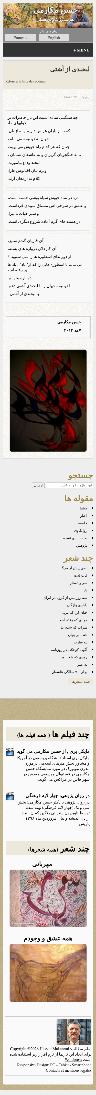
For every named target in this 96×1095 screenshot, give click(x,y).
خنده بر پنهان (77, 634)
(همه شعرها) (43, 849)
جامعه (82, 522)
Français (20, 37)
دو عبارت (80, 642)
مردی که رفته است (72, 619)
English (54, 37)
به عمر (82, 664)
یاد (85, 590)
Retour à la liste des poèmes (25, 81)
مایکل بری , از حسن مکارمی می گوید (53, 751)
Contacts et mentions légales (68, 1070)
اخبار (83, 515)
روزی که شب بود (74, 656)
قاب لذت (80, 575)
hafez (83, 508)
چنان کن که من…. (73, 612)
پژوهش (81, 545)
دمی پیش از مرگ (74, 567)
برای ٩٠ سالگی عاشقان (69, 671)
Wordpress (73, 1059)
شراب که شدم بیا (74, 627)
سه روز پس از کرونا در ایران (65, 597)
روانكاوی (80, 530)
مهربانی (48, 863)
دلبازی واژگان (77, 604)
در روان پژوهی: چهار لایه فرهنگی (58, 795)
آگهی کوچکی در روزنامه (69, 649)
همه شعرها (80, 681)
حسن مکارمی (56, 9)
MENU (81, 50)
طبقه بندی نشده (75, 537)
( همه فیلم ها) (33, 735)
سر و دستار (78, 582)
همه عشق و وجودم (48, 937)
